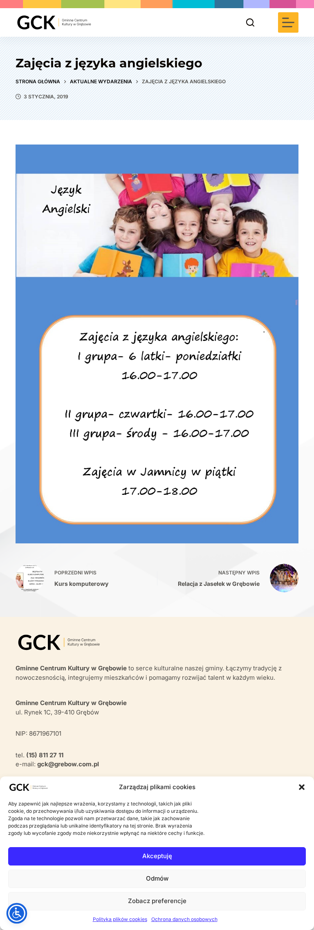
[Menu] (288, 22)
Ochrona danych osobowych (184, 919)
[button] (302, 787)
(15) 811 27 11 (44, 755)
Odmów (157, 878)
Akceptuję (157, 856)
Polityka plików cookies (120, 919)
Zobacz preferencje (157, 901)
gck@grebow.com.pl (68, 764)
